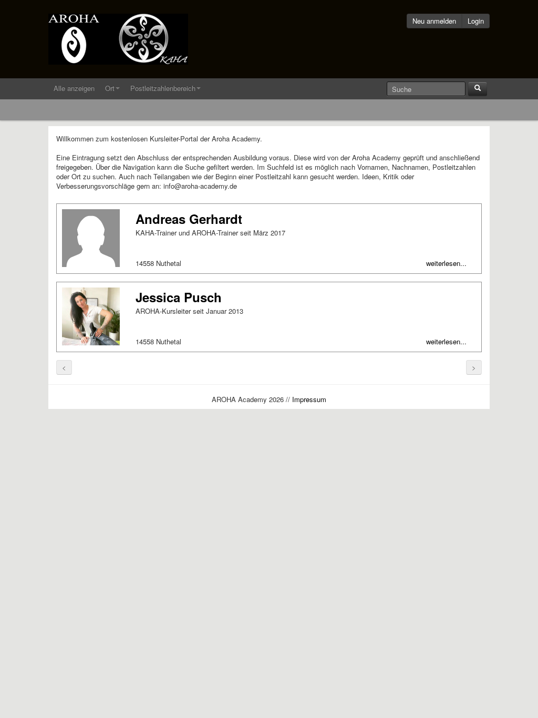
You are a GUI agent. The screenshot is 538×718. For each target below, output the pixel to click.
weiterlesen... (446, 263)
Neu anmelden (434, 21)
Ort (110, 88)
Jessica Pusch (179, 297)
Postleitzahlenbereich (162, 88)
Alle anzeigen (74, 88)
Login (476, 21)
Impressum (309, 399)
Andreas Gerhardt (189, 219)
